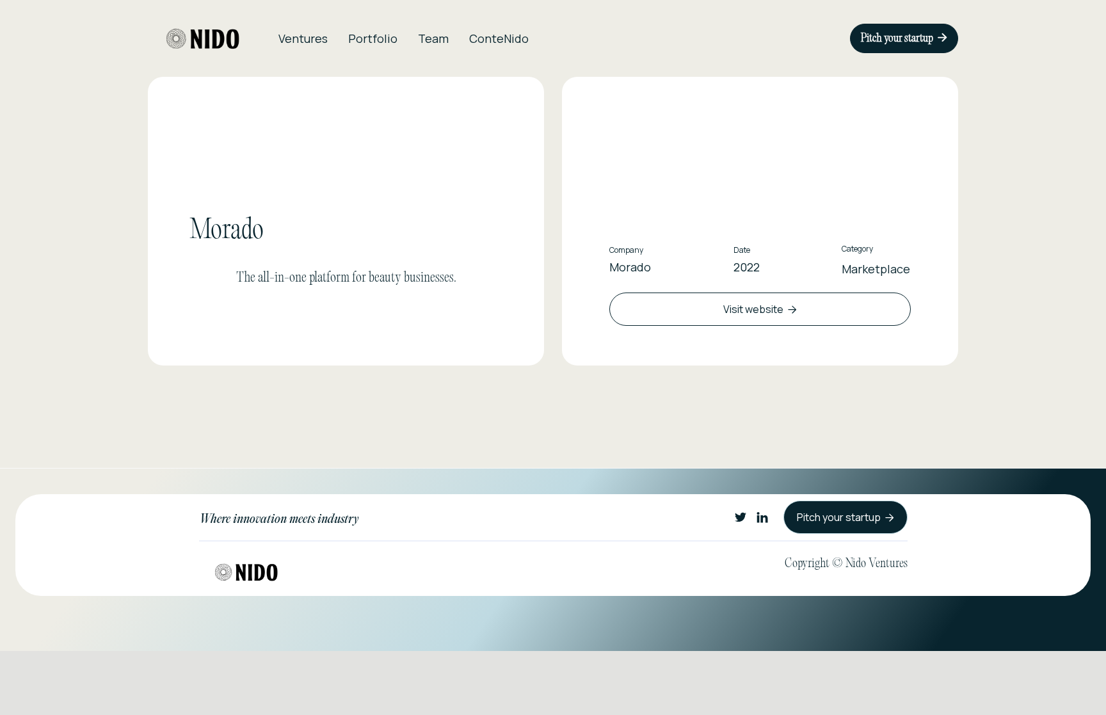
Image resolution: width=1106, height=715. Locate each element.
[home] (203, 38)
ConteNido (499, 38)
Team (433, 38)
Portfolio (372, 38)
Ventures (303, 38)
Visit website (760, 309)
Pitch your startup (904, 39)
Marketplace (876, 269)
